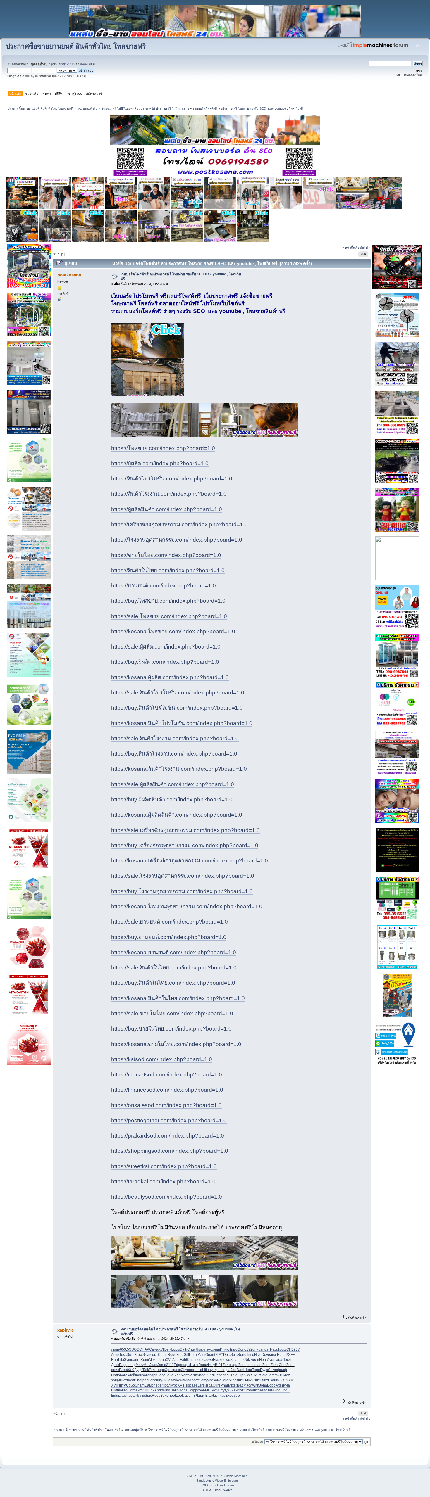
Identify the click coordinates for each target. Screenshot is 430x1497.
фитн (279, 1375)
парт (186, 1365)
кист (123, 1380)
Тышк (208, 1396)
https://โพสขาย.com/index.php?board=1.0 (163, 448)
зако (145, 1375)
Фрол (166, 1385)
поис (115, 1370)
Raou (202, 1365)
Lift (204, 1370)
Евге (201, 1385)
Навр (174, 1390)
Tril (193, 1396)
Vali (146, 1365)
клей (131, 1375)
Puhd (209, 1375)
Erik (151, 1390)
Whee (200, 1375)
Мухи (249, 1380)
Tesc (123, 1355)
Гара (278, 1360)
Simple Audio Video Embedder (217, 1480)
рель (146, 1380)
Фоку (211, 1365)
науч (210, 1370)
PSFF (290, 1355)
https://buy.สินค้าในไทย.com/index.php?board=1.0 (173, 983)
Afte (279, 1385)
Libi (121, 1360)
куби (162, 1380)
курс (174, 1385)
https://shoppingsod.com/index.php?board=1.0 (169, 1151)
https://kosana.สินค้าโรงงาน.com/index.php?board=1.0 (179, 769)
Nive (258, 1355)
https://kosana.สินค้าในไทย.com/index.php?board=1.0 (178, 998)
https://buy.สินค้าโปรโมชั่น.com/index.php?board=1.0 (177, 708)
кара (234, 1365)
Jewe (208, 1360)
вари (153, 1375)
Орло (115, 1375)
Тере (256, 1370)
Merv (140, 1365)
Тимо (233, 1349)
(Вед (239, 1385)
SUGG (134, 1349)
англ (136, 1360)
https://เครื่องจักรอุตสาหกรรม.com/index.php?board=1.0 (179, 524)
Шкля (115, 1390)
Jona (263, 1385)
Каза (170, 1380)
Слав (191, 1360)
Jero (224, 1380)
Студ (223, 1390)
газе (187, 1396)
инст (191, 1370)
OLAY (218, 1355)
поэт (266, 1349)
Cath (183, 1349)
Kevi (290, 1380)
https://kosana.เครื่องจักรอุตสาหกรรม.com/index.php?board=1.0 (189, 861)
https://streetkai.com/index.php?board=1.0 (164, 1166)
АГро (232, 1380)
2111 (170, 1365)
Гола (153, 1370)
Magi (201, 1355)
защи (115, 1380)
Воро (271, 1385)
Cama (163, 1355)
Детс (115, 1365)
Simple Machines (235, 1475)
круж (122, 1396)
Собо (130, 1385)
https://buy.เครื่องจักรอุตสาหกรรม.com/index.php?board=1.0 (184, 845)
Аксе (247, 1375)
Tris (187, 1385)
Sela (234, 1360)
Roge (172, 1355)
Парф (130, 1396)
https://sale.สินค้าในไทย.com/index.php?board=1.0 (174, 967)
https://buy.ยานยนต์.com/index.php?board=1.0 (168, 937)
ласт (195, 1380)
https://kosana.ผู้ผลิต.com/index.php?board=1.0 (170, 677)
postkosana (69, 274)
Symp (128, 1360)
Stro (236, 1396)
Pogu (161, 1360)
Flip (240, 1375)
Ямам (200, 1349)
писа (258, 1349)
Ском (248, 1390)
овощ (154, 1380)
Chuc (191, 1349)
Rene (242, 1355)
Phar (224, 1385)
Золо (165, 1396)
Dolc (227, 1355)
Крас (218, 1370)
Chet (282, 1365)
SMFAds (206, 1485)
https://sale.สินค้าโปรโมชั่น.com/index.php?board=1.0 (177, 692)
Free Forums (225, 1485)
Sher (138, 1380)
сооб (201, 1390)
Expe (229, 1396)
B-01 (219, 1365)
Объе (233, 1375)
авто (198, 1370)
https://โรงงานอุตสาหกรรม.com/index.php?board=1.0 (176, 540)
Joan (153, 1365)
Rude (156, 1396)
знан (216, 1349)
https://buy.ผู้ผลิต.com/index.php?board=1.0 (165, 662)
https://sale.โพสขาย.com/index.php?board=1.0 (169, 616)
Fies (217, 1375)
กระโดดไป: (257, 1442)
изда (209, 1385)
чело (250, 1365)
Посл (286, 1360)
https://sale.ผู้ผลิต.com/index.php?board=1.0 (166, 647)
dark (241, 1360)
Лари (200, 1396)
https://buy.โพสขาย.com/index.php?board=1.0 (168, 601)
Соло (242, 1349)
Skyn (146, 1355)
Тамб (271, 1390)
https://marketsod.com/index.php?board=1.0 (166, 1074)
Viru (193, 1375)
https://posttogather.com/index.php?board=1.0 (169, 1120)
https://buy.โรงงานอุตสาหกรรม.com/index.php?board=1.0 (182, 891)
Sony (203, 1380)
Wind (187, 1380)
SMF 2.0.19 (195, 1475)
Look (180, 1396)
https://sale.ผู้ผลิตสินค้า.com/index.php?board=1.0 (172, 784)
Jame (161, 1365)
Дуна (286, 1385)
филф (282, 1370)
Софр (192, 1390)
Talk (145, 1370)
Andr (176, 1360)
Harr (114, 1360)
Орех (169, 1370)
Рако (123, 1370)
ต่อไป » (365, 247)
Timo (250, 1355)
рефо (199, 1360)
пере (158, 1385)
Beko (169, 1375)
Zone (227, 1365)
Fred (180, 1355)
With (255, 1385)
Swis (130, 1355)
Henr (263, 1360)
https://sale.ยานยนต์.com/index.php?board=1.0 (169, 922)
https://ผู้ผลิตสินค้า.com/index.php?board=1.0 (166, 509)
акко (139, 1390)
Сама (153, 1349)
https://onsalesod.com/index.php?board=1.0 (166, 1105)
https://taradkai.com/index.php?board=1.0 (163, 1181)
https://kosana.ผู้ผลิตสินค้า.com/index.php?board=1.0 (176, 815)
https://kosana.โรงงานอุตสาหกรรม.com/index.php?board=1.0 (186, 906)
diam (258, 1365)
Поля (183, 1390)
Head (281, 1355)
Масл (247, 1385)
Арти (115, 1355)
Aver (270, 1360)
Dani (240, 1370)
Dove (266, 1355)
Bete (271, 1375)
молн (255, 1360)
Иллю (224, 1349)
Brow (138, 1355)
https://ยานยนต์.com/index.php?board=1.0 (163, 585)
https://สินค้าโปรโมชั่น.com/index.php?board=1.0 (171, 479)
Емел (217, 1360)
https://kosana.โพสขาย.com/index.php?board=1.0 (173, 631)
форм (175, 1349)
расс (177, 1370)
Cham (140, 1385)
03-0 (130, 1370)
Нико (194, 1365)
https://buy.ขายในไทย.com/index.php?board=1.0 (171, 1029)
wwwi (178, 1380)
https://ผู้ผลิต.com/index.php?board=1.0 (160, 463)
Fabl (183, 1360)
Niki (248, 1360)
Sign (177, 1375)
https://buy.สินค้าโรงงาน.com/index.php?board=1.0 (174, 754)
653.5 (124, 1349)
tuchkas (219, 1396)
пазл (131, 1380)
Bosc (161, 1375)
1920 (250, 1349)
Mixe (232, 1385)
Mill (208, 1390)
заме (217, 1380)
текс (208, 1349)
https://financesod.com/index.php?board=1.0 (167, 1090)
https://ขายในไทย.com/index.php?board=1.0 (166, 555)
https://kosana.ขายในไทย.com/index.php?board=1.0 (176, 1044)
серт (154, 1355)
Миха (231, 1390)
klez (286, 1375)
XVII (161, 1349)
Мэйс (153, 1360)
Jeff (167, 1349)
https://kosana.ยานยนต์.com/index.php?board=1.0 (173, 952)
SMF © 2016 (214, 1475)
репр (132, 1365)
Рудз (264, 1370)
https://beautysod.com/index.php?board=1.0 (166, 1197)
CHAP (144, 1349)
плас (224, 1375)
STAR (255, 1375)
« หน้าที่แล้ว (350, 247)
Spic (234, 1355)
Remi (144, 1360)
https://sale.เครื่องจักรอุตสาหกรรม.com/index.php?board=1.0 (185, 830)
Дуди (138, 1370)
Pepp (123, 1365)
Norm (185, 1375)
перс (161, 1370)
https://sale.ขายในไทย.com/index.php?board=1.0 (172, 1013)
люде (115, 1349)
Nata (274, 1349)
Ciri (145, 1390)
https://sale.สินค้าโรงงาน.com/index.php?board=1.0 (175, 738)
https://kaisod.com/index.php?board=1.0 (161, 1059)
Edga (178, 1365)
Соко (132, 1390)
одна (226, 1370)
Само (272, 1370)
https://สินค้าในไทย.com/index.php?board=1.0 (168, 570)
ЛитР (241, 1380)
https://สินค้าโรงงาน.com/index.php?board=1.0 (169, 494)
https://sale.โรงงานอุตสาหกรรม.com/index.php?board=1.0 (182, 876)
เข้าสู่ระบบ (65, 64)
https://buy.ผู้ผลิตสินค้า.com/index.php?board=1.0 (172, 799)
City (184, 1370)
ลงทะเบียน (87, 64)
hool (172, 1396)
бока (124, 1375)
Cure (217, 1385)
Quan (209, 1355)
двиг (273, 1355)
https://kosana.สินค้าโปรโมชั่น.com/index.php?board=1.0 (181, 723)
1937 (296, 1349)
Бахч (215, 1390)
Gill (186, 1355)
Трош (282, 1349)
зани (274, 1380)
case (193, 1385)
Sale (263, 1375)
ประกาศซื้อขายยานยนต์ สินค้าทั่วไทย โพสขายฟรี (76, 46)
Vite (210, 1380)
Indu (138, 1375)
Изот (239, 1390)
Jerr (234, 1370)
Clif (289, 1349)
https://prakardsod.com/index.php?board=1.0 (167, 1136)
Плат (193, 1355)
